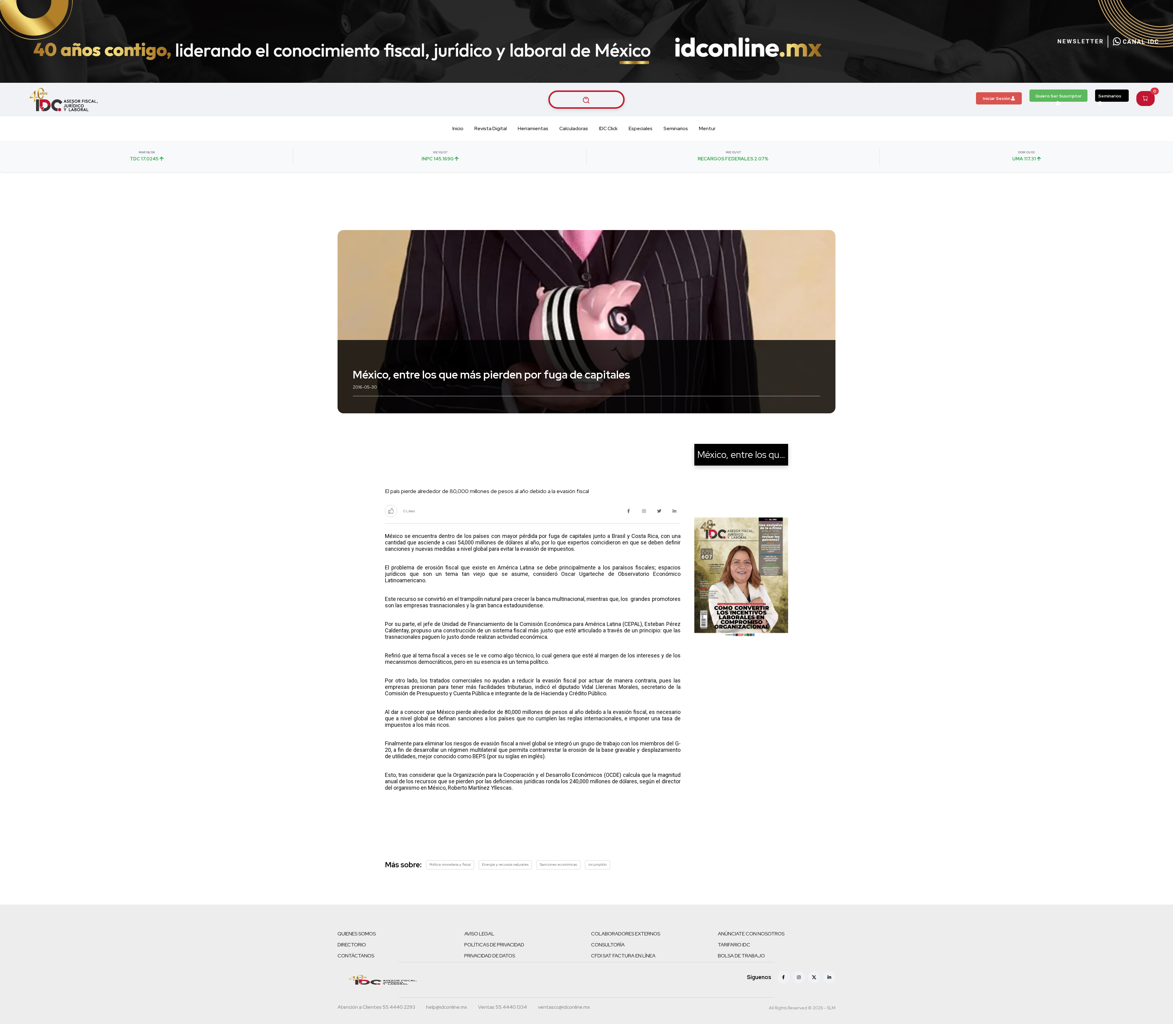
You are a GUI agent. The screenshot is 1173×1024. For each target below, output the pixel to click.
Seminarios (1109, 96)
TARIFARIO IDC (734, 945)
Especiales (640, 128)
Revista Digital (490, 128)
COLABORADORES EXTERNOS (625, 934)
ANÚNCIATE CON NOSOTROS (751, 934)
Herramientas (533, 128)
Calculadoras (573, 128)
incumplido (597, 864)
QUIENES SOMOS (357, 934)
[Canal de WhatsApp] (1136, 41)
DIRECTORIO (352, 945)
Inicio (457, 128)
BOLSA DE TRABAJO (741, 956)
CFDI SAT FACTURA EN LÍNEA (623, 956)
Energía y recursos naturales (505, 864)
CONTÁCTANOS (356, 956)
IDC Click (608, 128)
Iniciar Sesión (997, 98)
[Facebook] (783, 977)
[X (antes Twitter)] (814, 977)
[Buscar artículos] (586, 99)
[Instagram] (799, 977)
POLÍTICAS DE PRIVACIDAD (494, 945)
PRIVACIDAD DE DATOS (489, 956)
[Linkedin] (829, 977)
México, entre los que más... (753, 454)
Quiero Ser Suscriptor (1058, 96)
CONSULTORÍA (608, 945)
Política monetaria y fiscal (450, 864)
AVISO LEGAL (479, 934)
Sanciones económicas (558, 864)
